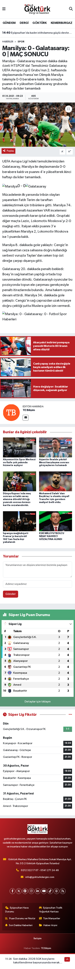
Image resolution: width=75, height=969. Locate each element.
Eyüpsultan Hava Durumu (17, 909)
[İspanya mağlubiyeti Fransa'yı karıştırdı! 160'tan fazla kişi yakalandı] (19, 521)
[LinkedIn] (37, 891)
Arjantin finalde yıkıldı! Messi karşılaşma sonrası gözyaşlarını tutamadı (54, 462)
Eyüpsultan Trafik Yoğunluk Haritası (50, 909)
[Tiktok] (50, 891)
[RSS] (63, 891)
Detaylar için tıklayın (38, 701)
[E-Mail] (25, 418)
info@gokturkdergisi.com (39, 877)
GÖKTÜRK (39, 23)
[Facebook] (12, 891)
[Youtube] (44, 891)
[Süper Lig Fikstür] (70, 714)
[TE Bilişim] (11, 412)
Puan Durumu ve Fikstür (22, 918)
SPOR (21, 41)
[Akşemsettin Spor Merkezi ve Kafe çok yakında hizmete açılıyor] (19, 447)
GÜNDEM (9, 23)
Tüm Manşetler (51, 918)
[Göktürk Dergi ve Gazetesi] (37, 9)
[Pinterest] (25, 891)
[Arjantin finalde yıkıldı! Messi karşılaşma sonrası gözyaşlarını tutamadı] (55, 447)
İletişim (38, 938)
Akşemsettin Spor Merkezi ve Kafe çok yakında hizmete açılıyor (19, 462)
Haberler (7, 41)
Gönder (10, 594)
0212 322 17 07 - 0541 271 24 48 (40, 870)
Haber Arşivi (50, 925)
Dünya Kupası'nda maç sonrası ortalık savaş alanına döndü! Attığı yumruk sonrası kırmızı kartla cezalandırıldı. (17, 499)
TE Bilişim (29, 410)
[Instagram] (31, 891)
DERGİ (24, 23)
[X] (19, 891)
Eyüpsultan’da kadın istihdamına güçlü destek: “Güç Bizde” (37, 32)
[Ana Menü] (4, 9)
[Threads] (56, 891)
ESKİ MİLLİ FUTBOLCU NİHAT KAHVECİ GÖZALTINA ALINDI (51, 536)
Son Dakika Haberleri (20, 925)
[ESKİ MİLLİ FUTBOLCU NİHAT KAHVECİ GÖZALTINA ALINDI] (55, 521)
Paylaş (10, 150)
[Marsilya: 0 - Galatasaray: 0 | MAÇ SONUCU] (37, 125)
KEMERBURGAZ (61, 23)
